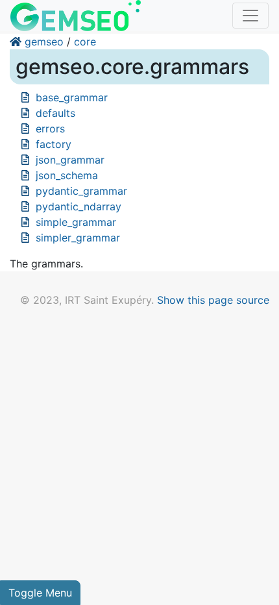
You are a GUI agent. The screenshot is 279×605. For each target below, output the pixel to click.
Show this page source (213, 299)
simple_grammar (76, 222)
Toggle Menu (40, 592)
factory (53, 144)
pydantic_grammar (81, 190)
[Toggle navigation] (250, 16)
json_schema (67, 175)
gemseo (44, 41)
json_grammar (70, 159)
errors (50, 128)
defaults (55, 112)
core (85, 41)
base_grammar (72, 97)
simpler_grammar (78, 237)
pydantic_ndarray (78, 206)
